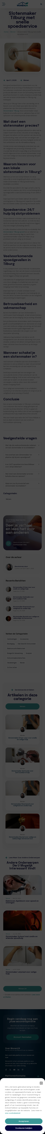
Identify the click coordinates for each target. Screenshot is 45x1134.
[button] (41, 1083)
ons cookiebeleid (12, 1113)
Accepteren (24, 1121)
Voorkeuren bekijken (23, 1128)
